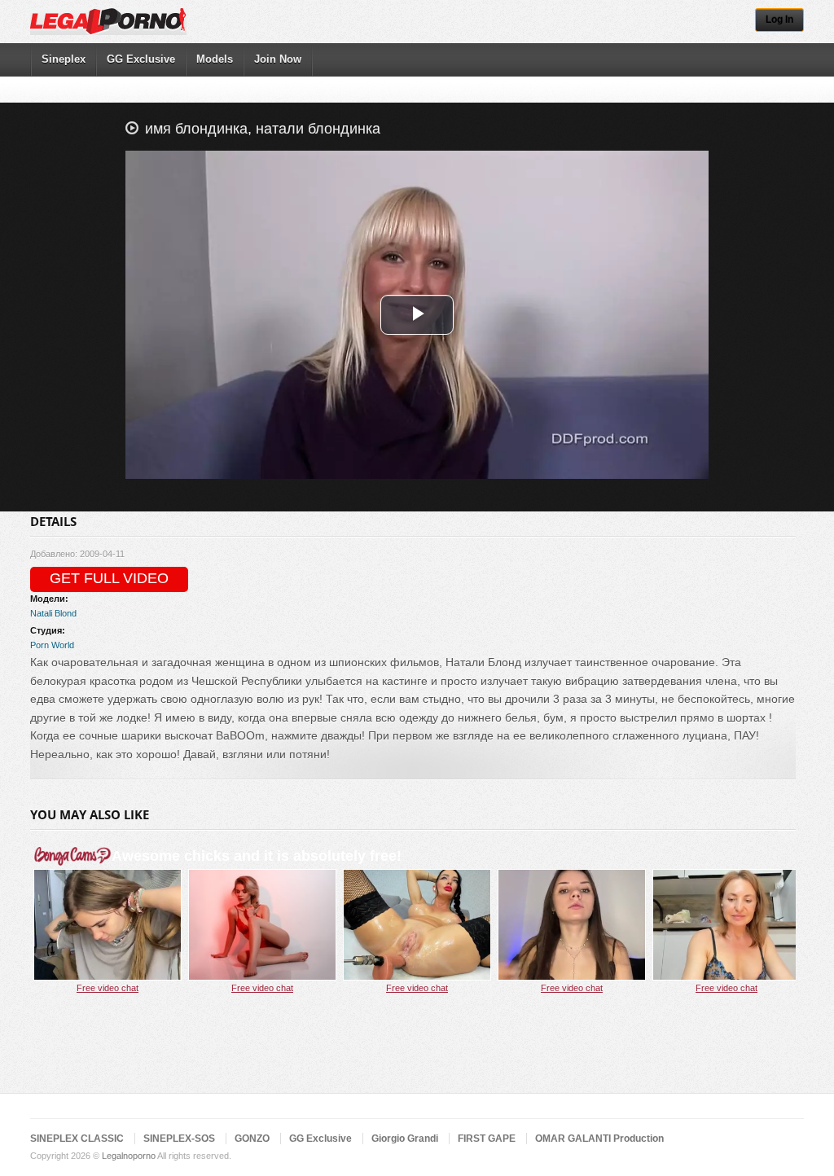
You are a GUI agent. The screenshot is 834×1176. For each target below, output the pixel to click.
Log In (779, 19)
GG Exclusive (141, 59)
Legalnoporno (129, 1156)
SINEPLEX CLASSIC (77, 1138)
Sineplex (64, 59)
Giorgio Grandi (404, 1138)
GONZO (252, 1138)
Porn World (52, 645)
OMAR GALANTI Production (599, 1138)
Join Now (277, 59)
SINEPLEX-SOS (179, 1138)
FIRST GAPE (487, 1138)
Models (214, 59)
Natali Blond (53, 613)
